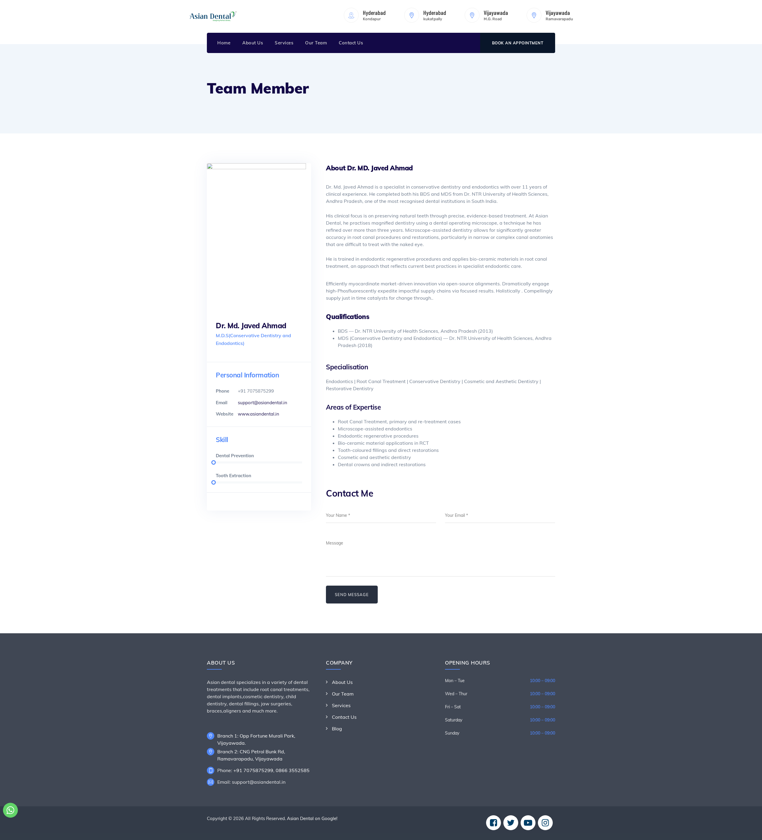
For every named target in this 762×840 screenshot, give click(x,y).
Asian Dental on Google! (312, 818)
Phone (222, 391)
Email (221, 402)
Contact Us (351, 43)
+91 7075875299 (253, 770)
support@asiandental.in (262, 402)
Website (224, 414)
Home (223, 43)
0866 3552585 (293, 770)
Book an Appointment (518, 43)
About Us (252, 43)
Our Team (316, 43)
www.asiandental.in (258, 414)
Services (284, 43)
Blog (337, 729)
